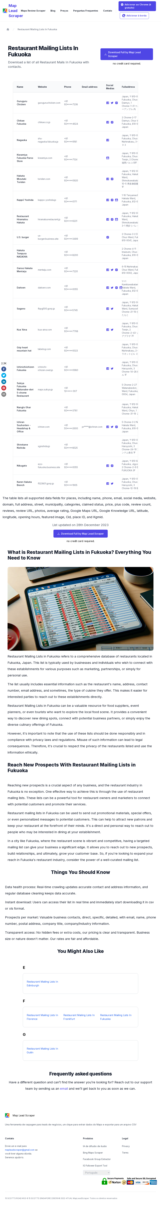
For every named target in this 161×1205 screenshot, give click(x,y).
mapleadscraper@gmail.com (20, 1149)
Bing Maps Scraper (93, 1152)
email (64, 1088)
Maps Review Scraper (33, 10)
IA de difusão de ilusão (95, 1146)
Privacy (126, 1146)
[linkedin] (3, 381)
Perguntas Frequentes (85, 10)
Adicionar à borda (137, 15)
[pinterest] (3, 388)
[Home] (7, 29)
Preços (64, 10)
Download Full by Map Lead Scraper (124, 54)
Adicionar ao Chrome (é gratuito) (138, 6)
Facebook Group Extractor (97, 1159)
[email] (3, 394)
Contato (107, 10)
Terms (125, 1152)
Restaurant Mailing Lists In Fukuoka (37, 29)
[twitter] (3, 375)
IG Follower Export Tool (95, 1165)
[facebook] (3, 369)
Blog (52, 10)
